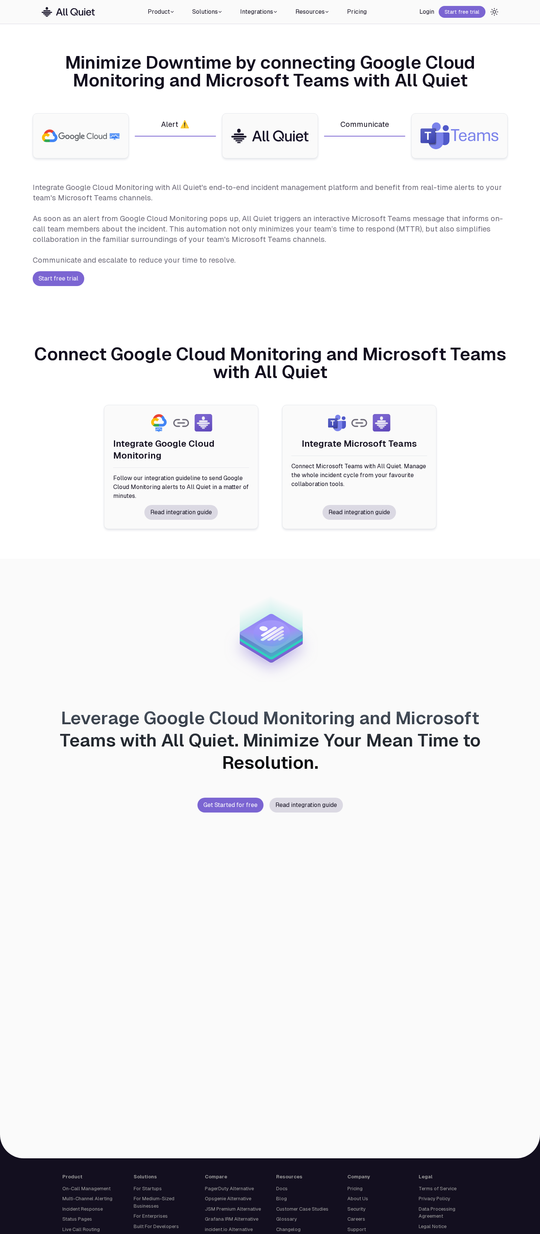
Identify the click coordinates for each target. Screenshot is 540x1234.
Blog (281, 1198)
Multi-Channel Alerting (87, 1198)
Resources (310, 11)
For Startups (148, 1188)
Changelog (288, 1229)
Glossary (286, 1219)
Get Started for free (230, 804)
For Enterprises (151, 1216)
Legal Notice (432, 1226)
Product (159, 11)
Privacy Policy (434, 1198)
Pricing (357, 11)
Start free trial (462, 12)
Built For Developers (156, 1226)
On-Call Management (86, 1188)
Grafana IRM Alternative (231, 1219)
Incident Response (82, 1209)
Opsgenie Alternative (228, 1198)
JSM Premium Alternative (233, 1209)
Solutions (205, 11)
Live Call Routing (81, 1229)
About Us (357, 1198)
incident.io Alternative (229, 1229)
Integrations (256, 11)
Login (426, 11)
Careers (356, 1219)
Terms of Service (437, 1188)
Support (356, 1229)
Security (356, 1209)
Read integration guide (181, 512)
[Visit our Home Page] (68, 12)
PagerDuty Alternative (229, 1188)
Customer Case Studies (302, 1209)
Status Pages (77, 1219)
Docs (282, 1188)
